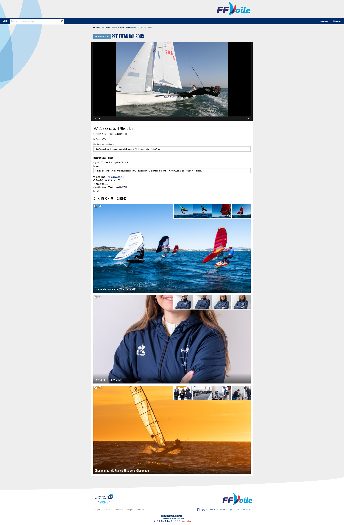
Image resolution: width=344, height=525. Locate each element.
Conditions (119, 509)
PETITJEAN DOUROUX (128, 37)
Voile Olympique (131, 27)
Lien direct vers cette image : (104, 144)
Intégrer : (96, 166)
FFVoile (234, 8)
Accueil (97, 27)
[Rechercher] (62, 21)
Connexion (323, 21)
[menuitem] (97, 27)
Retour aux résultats (102, 37)
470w (107, 177)
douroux (121, 177)
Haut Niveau (106, 27)
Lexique (129, 509)
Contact (107, 509)
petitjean (114, 177)
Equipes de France (118, 27)
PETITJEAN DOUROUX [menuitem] (145, 27)
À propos (96, 509)
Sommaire (140, 509)
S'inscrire (337, 21)
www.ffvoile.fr (186, 521)
